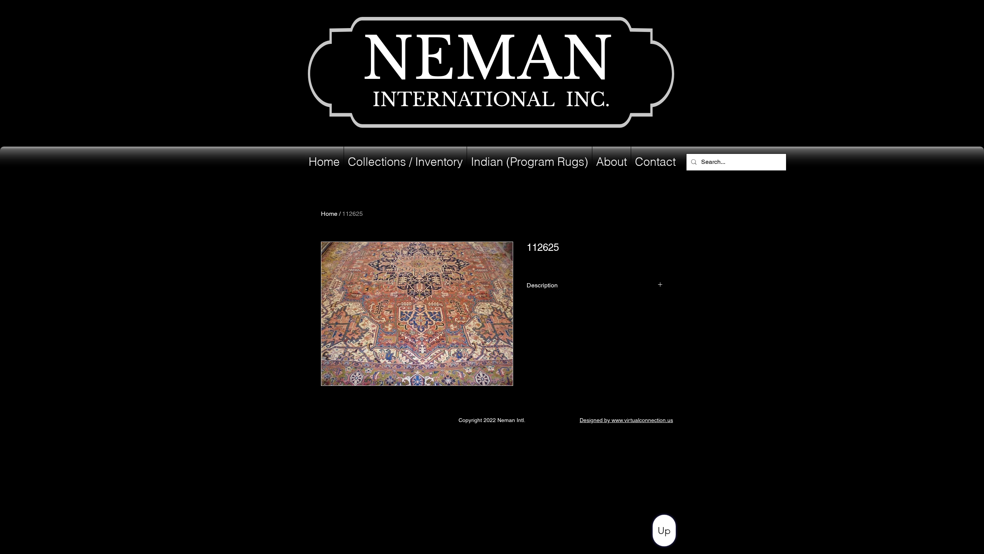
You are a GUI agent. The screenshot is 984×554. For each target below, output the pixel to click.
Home (329, 213)
